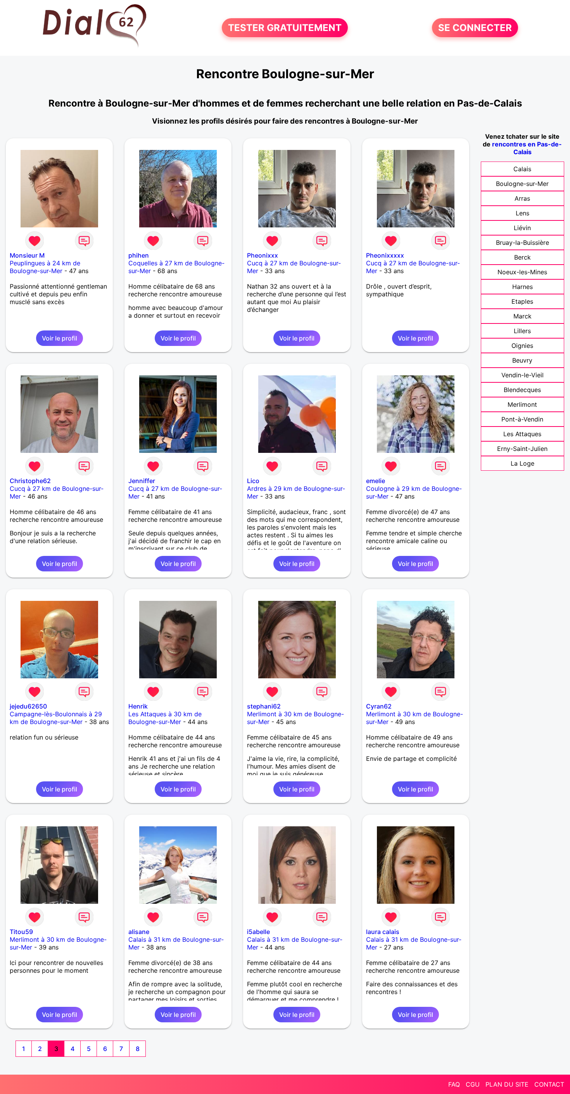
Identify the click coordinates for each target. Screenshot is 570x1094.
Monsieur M (27, 255)
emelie (375, 481)
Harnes (522, 287)
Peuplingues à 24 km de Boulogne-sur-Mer (45, 267)
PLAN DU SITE (507, 1084)
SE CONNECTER (475, 27)
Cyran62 (379, 706)
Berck (522, 257)
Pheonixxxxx (385, 255)
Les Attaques (522, 434)
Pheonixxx (262, 255)
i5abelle (258, 932)
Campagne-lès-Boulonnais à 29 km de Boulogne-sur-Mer (56, 718)
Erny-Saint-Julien (522, 448)
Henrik (138, 706)
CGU (473, 1084)
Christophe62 (30, 481)
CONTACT (549, 1084)
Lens (522, 213)
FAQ (454, 1084)
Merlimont (522, 404)
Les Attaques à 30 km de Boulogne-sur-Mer (165, 718)
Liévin (522, 228)
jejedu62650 (28, 706)
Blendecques (522, 390)
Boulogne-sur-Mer (522, 183)
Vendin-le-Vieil (522, 375)
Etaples (522, 301)
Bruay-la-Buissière (522, 242)
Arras (522, 198)
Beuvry (522, 360)
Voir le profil (59, 338)
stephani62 (264, 706)
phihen (138, 255)
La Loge (522, 463)
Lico (253, 481)
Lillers (522, 331)
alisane (138, 932)
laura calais (382, 932)
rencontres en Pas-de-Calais (527, 148)
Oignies (522, 345)
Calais (522, 169)
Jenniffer (141, 481)
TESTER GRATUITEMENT (285, 27)
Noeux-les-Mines (522, 272)
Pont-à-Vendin (522, 419)
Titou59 (21, 932)
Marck (522, 316)
